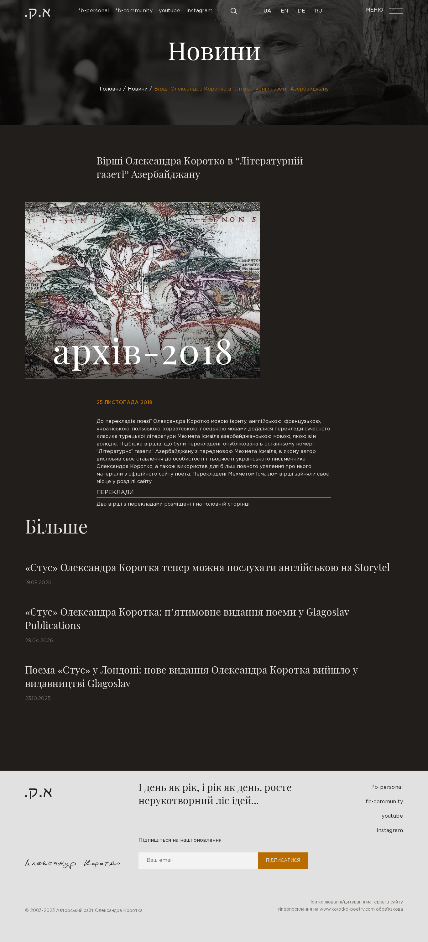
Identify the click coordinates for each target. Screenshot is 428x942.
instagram (390, 830)
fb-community (384, 801)
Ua (267, 11)
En (284, 11)
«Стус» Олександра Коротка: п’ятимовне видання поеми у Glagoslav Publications (187, 618)
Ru (318, 11)
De (301, 11)
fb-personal (387, 787)
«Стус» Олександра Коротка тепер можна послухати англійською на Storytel (207, 567)
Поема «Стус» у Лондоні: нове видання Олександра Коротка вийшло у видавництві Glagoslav (191, 676)
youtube (392, 816)
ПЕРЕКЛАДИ (115, 492)
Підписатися (283, 860)
